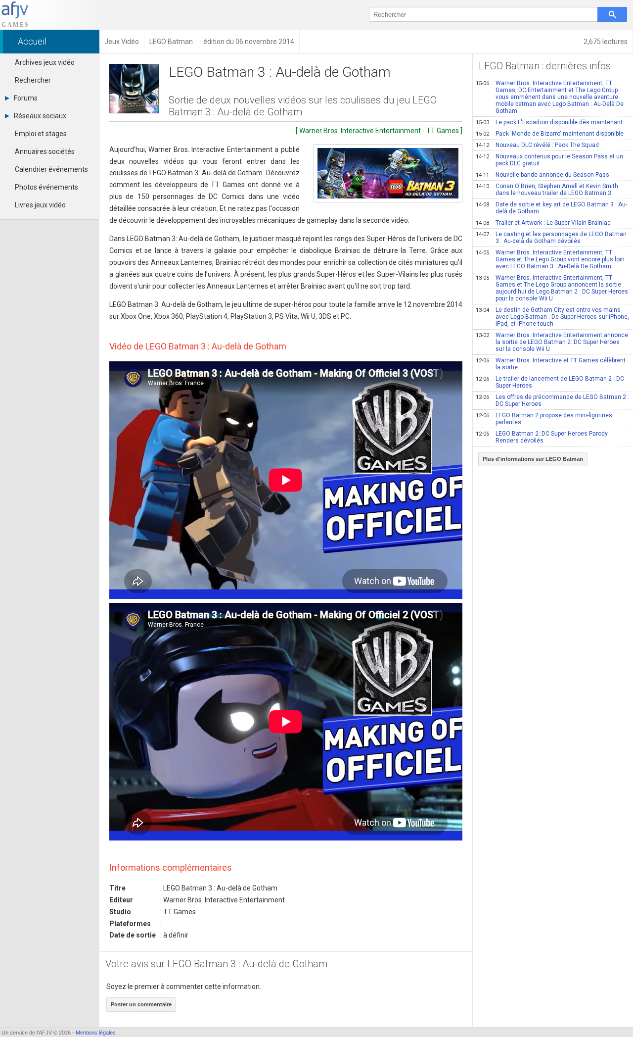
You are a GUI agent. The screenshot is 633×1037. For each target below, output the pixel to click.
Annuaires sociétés (45, 151)
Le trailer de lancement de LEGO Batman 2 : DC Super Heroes (550, 382)
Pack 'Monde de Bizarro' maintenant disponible (550, 133)
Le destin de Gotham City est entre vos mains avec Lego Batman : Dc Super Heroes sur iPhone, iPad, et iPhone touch (552, 316)
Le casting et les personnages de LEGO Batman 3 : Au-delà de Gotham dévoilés (551, 238)
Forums (26, 98)
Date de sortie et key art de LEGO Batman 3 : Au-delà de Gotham (551, 208)
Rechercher (33, 80)
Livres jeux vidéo (40, 205)
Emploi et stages (41, 134)
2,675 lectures (606, 42)
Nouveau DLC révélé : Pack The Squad (537, 145)
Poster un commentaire (141, 1004)
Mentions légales (96, 1033)
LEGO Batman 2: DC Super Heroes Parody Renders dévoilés (542, 437)
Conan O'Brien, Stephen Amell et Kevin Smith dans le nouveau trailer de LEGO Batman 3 (547, 190)
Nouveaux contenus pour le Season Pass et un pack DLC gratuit (549, 160)
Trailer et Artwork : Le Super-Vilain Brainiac (543, 222)
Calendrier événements (51, 169)
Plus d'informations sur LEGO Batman (533, 459)
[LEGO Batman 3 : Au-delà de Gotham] (388, 173)
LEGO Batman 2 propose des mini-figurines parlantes (544, 419)
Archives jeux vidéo (45, 62)
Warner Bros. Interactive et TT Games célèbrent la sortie (551, 364)
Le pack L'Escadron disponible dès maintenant (549, 122)
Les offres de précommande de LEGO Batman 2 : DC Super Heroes (552, 400)
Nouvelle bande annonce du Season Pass (542, 174)
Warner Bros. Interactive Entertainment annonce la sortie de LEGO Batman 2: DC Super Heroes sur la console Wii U (552, 342)
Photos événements (46, 187)
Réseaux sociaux (40, 116)
